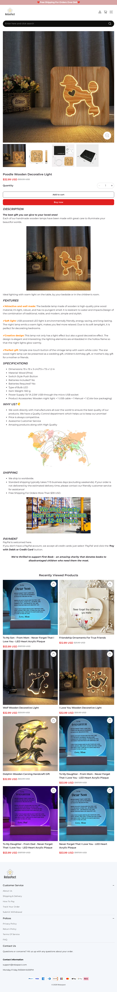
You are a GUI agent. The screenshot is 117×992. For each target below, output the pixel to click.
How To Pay (8, 901)
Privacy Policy (10, 924)
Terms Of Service (11, 934)
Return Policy (9, 929)
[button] (111, 12)
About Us (7, 891)
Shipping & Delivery (12, 896)
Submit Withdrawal (12, 912)
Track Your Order (11, 907)
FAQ (5, 939)
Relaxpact (62, 985)
